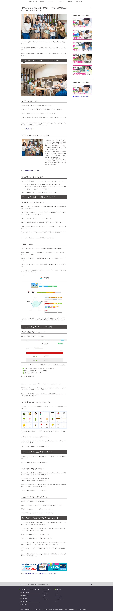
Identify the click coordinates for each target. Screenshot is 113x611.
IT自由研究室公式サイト (28, 128)
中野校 (45, 595)
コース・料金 (24, 598)
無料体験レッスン (80, 1)
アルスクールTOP (33, 1)
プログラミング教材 (59, 597)
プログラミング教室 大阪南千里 (81, 609)
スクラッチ (58, 591)
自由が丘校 (46, 593)
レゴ (57, 593)
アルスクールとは (25, 592)
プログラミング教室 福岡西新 (69, 609)
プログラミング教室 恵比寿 (58, 609)
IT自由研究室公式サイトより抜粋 (30, 170)
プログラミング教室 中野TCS (46, 609)
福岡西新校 (46, 597)
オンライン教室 (51, 1)
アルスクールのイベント (27, 601)
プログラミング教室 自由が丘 (25, 609)
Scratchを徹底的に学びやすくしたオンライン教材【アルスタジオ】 (39, 573)
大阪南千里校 (46, 599)
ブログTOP (70, 1)
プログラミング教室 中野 (35, 609)
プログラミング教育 (59, 599)
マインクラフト (61, 1)
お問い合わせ (24, 604)
